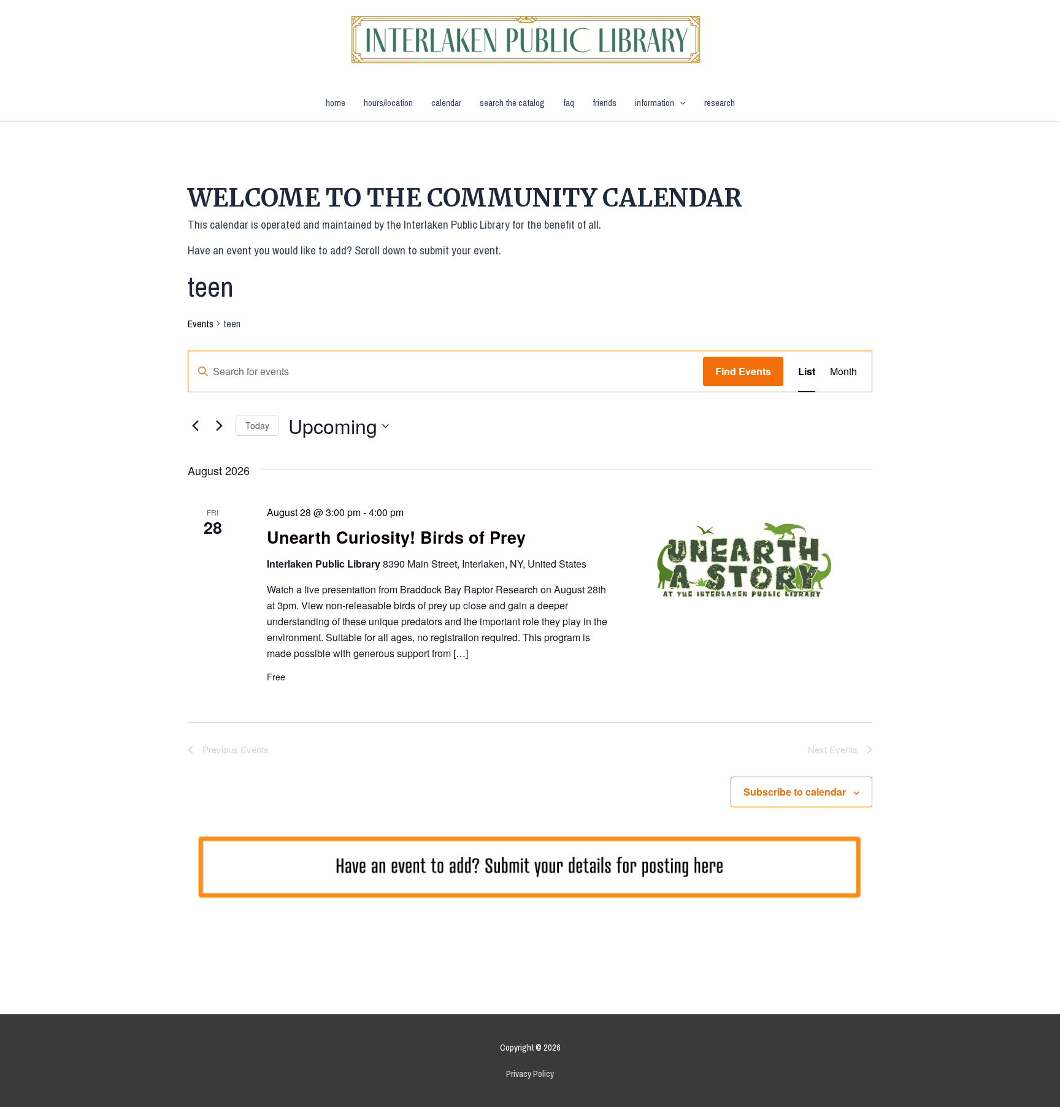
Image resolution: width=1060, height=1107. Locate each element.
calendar (446, 102)
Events (200, 323)
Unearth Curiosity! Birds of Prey (396, 537)
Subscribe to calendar (794, 792)
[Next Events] (219, 426)
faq (568, 102)
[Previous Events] (195, 426)
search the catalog (512, 102)
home (335, 102)
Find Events (743, 371)
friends (604, 102)
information (654, 102)
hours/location (388, 102)
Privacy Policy (530, 1073)
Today (257, 425)
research (719, 102)
